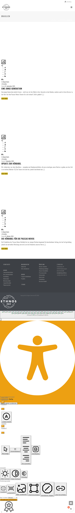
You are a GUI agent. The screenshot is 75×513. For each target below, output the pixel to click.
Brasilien (4, 84)
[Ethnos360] (8, 301)
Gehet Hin (23, 267)
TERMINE (23, 284)
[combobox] (37, 314)
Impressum (41, 277)
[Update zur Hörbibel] (1, 102)
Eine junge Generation (11, 88)
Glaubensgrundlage (43, 269)
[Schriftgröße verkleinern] (2, 409)
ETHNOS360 (60, 264)
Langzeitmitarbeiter (8, 272)
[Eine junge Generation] (1, 27)
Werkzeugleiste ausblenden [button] (9, 403)
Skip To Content (4, 497)
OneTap (11, 399)
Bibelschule (6, 279)
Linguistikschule (7, 283)
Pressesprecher (43, 273)
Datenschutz (42, 275)
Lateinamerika (62, 20)
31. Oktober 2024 (9, 236)
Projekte (23, 279)
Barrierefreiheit (43, 281)
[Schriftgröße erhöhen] (2, 402)
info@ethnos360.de (61, 273)
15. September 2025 (10, 86)
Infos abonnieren (25, 269)
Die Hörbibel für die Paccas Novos (17, 238)
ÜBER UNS (42, 264)
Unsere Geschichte (43, 271)
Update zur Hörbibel (11, 163)
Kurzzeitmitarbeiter (8, 274)
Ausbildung (6, 276)
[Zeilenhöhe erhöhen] (2, 426)
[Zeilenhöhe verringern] (2, 433)
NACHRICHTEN (25, 264)
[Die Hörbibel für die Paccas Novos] (1, 177)
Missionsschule (6, 281)
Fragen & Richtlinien (26, 276)
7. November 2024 (9, 161)
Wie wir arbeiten (43, 267)
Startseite (53, 20)
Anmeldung (68, 1)
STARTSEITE (6, 264)
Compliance (42, 279)
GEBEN (23, 274)
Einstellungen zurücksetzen (9, 500)
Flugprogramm (6, 285)
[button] (0, 320)
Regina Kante (6, 82)
